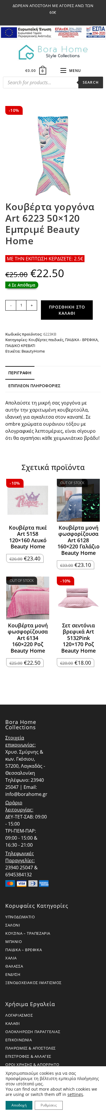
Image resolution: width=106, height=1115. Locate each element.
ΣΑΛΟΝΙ (12, 925)
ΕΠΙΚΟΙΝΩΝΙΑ (18, 1039)
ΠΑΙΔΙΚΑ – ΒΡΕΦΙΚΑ (23, 949)
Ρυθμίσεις (49, 1105)
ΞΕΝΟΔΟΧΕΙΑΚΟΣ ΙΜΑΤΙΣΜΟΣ (33, 982)
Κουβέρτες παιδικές (46, 339)
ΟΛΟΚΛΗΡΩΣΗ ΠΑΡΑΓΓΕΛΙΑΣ (32, 1031)
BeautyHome (33, 351)
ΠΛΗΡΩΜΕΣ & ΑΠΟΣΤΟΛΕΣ (30, 1048)
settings (75, 1094)
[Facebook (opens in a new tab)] (46, 18)
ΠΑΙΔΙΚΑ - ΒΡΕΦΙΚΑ (81, 339)
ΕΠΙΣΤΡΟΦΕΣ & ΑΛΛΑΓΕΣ (28, 1056)
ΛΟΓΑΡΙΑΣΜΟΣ (19, 1015)
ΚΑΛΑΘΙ (12, 1023)
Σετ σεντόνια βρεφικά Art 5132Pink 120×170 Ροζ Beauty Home (78, 638)
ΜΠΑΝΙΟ (13, 941)
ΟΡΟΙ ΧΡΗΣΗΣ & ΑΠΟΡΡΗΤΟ (32, 1064)
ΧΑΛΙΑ (11, 958)
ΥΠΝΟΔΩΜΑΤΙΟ (20, 916)
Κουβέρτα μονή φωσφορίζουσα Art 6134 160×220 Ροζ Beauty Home (28, 638)
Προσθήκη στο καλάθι (67, 310)
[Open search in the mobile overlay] (53, 84)
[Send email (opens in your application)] (60, 18)
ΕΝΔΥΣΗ (13, 974)
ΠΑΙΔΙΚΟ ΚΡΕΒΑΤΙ (20, 345)
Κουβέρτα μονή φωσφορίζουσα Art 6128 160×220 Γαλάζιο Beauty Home (78, 540)
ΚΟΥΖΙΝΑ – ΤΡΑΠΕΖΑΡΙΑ (27, 933)
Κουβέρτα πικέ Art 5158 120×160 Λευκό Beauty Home (28, 537)
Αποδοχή (18, 1105)
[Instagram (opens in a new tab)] (53, 18)
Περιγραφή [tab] (20, 372)
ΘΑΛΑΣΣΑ (14, 966)
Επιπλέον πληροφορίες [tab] (34, 385)
